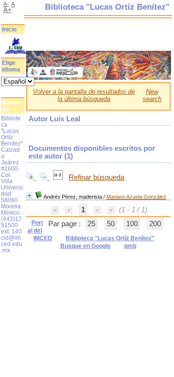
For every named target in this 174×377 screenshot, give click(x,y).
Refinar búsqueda (96, 177)
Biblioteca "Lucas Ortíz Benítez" (110, 238)
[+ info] (29, 195)
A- (6, 4)
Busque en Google (85, 246)
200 (155, 224)
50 (111, 224)
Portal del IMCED (40, 230)
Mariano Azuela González (136, 197)
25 (91, 224)
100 (132, 224)
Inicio (9, 29)
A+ (7, 10)
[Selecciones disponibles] (59, 177)
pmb (130, 246)
